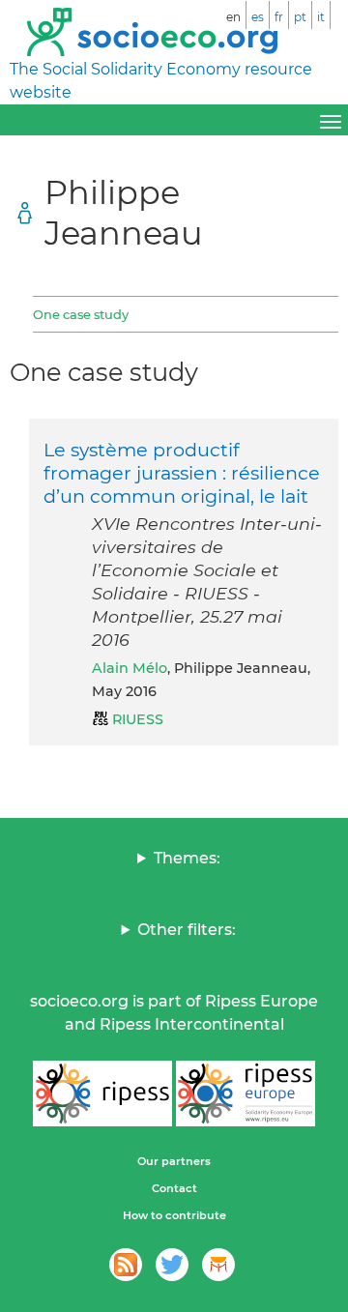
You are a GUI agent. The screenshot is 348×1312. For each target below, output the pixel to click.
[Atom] (125, 1264)
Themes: (187, 858)
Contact (174, 1188)
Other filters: (186, 929)
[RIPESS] (102, 1093)
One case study (81, 314)
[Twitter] (172, 1264)
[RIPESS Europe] (245, 1093)
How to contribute (174, 1215)
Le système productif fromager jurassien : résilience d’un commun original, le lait (182, 473)
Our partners (174, 1161)
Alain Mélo (129, 668)
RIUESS (137, 719)
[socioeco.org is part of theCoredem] (218, 1264)
